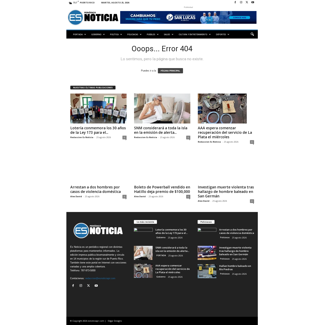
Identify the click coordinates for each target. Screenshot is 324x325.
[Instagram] (241, 2)
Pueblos (151, 34)
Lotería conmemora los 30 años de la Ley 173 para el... (98, 130)
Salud (167, 34)
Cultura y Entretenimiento (193, 34)
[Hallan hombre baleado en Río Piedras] (207, 271)
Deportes (221, 34)
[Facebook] (235, 2)
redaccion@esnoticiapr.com (100, 278)
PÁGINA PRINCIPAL (170, 71)
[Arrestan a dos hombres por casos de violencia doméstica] (98, 168)
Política (114, 34)
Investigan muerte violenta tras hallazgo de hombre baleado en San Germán (226, 192)
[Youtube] (252, 2)
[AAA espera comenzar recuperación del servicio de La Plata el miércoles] (226, 108)
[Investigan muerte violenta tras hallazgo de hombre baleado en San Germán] (226, 168)
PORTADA (78, 34)
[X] (247, 2)
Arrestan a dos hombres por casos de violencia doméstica (95, 189)
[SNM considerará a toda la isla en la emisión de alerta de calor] (162, 108)
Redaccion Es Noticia (81, 137)
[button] (252, 34)
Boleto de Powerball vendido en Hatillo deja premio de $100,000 (162, 189)
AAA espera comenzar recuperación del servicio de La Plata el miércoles (225, 132)
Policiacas (132, 34)
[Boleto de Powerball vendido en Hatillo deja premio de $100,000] (162, 168)
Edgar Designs (115, 320)
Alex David (76, 196)
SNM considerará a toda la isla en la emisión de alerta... (160, 130)
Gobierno (96, 34)
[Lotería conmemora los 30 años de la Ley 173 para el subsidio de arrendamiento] (98, 108)
